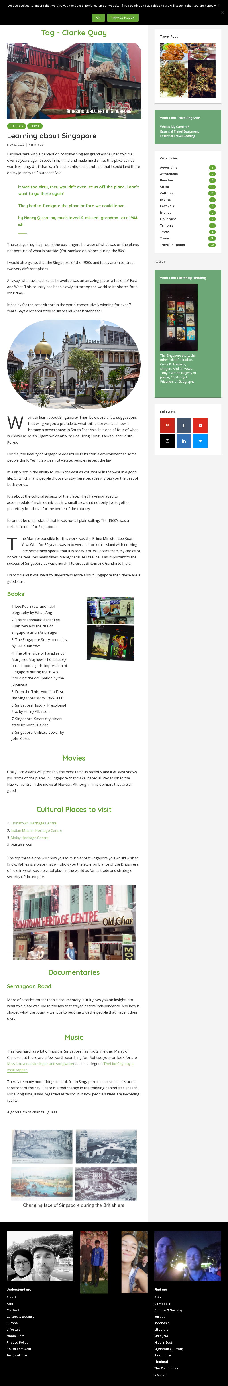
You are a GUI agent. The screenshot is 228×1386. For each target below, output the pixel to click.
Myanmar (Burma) (168, 1349)
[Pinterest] (167, 425)
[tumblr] (184, 425)
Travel (35, 126)
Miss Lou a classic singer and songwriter (41, 1063)
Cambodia (162, 1304)
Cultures (16, 126)
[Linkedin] (184, 441)
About (11, 1297)
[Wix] (200, 441)
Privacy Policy (17, 1342)
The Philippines (166, 1368)
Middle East (15, 1336)
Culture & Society (20, 1317)
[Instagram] (167, 441)
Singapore (162, 1355)
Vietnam (161, 1375)
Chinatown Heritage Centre (34, 823)
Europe (12, 1323)
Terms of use (17, 1355)
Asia (10, 1304)
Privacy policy (123, 18)
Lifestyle (14, 1330)
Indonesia (162, 1323)
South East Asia (19, 1349)
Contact (13, 1310)
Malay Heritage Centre (30, 837)
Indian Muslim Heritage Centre (36, 830)
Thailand (161, 1362)
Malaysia (161, 1336)
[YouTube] (200, 425)
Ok (98, 18)
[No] (222, 12)
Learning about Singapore (51, 135)
